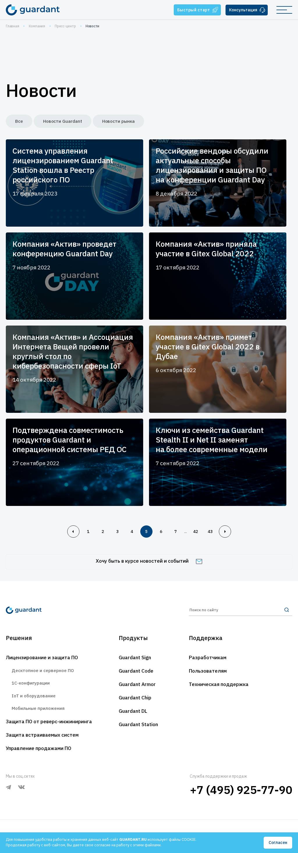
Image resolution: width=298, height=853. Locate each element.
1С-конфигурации (31, 683)
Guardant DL (133, 711)
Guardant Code (136, 671)
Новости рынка (118, 121)
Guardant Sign (135, 657)
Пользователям (208, 671)
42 (195, 531)
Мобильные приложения (38, 708)
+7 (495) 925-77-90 (241, 789)
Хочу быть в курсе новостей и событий (142, 561)
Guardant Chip (135, 697)
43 (210, 531)
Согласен (278, 842)
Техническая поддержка (219, 684)
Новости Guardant (62, 121)
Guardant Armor (137, 684)
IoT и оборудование (34, 696)
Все (19, 121)
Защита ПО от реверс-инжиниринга (49, 721)
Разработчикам (207, 657)
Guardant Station (138, 724)
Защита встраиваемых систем (42, 735)
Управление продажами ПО (38, 748)
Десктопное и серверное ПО (43, 670)
